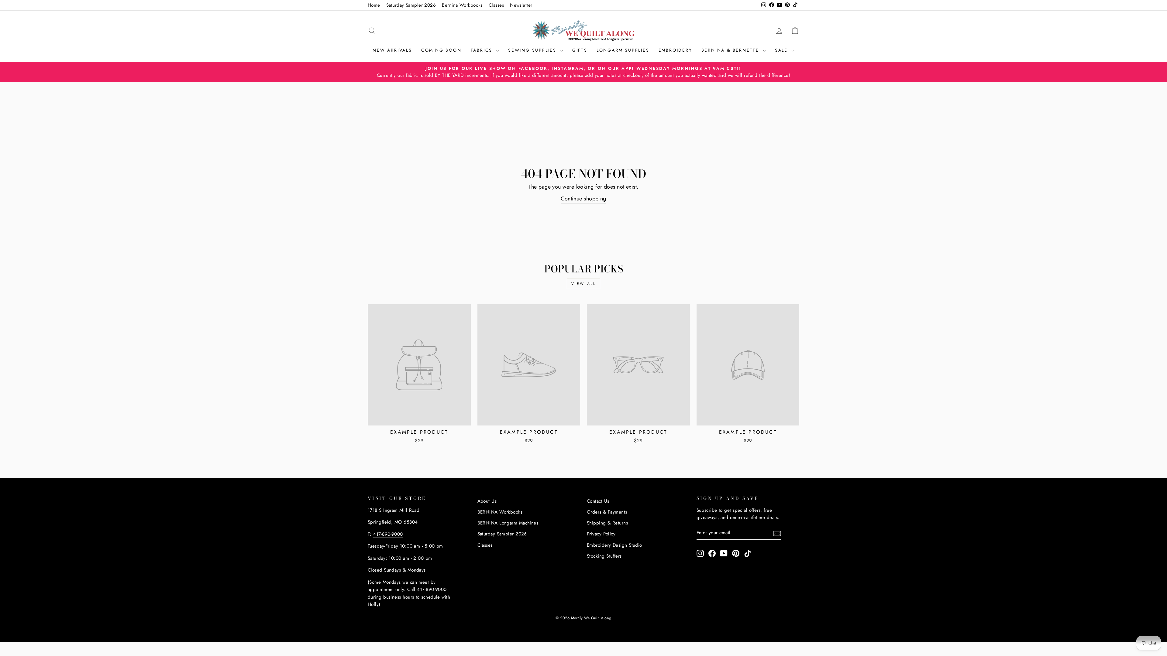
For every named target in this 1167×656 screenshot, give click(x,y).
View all (583, 283)
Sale (782, 50)
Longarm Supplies (623, 50)
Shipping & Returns (607, 523)
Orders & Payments (607, 512)
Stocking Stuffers (604, 556)
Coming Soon (441, 50)
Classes (496, 5)
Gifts (579, 50)
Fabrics (482, 50)
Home (374, 5)
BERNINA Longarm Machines (508, 523)
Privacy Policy (601, 534)
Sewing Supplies (533, 50)
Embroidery (675, 50)
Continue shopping (583, 199)
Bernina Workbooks (462, 5)
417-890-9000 (388, 534)
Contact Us (598, 501)
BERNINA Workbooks (500, 512)
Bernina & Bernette (731, 50)
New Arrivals (392, 50)
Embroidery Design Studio (614, 545)
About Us (487, 501)
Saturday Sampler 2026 (411, 5)
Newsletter (521, 5)
